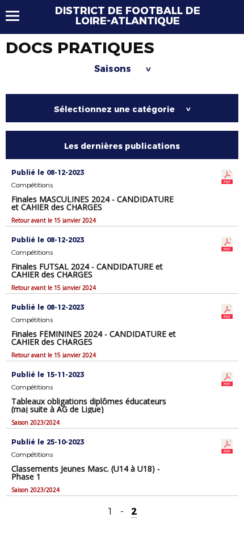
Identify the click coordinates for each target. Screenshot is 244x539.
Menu (18, 16)
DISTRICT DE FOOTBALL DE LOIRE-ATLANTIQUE (127, 16)
